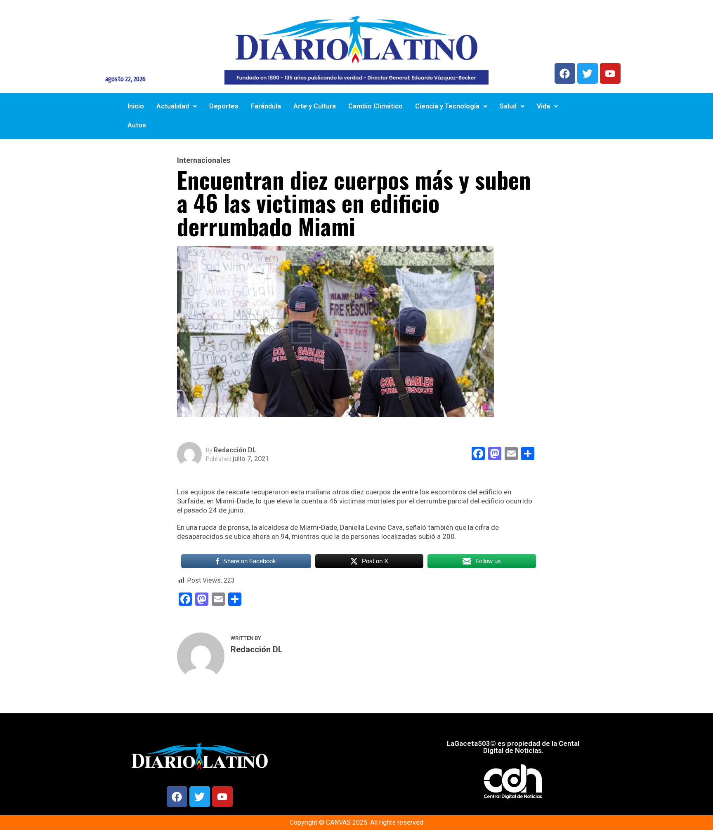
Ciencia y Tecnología (447, 106)
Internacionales (203, 160)
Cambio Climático (375, 106)
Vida (543, 106)
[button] (176, 106)
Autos (136, 125)
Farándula (266, 106)
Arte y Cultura (314, 106)
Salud (508, 106)
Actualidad (172, 106)
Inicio (135, 106)
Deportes (223, 106)
